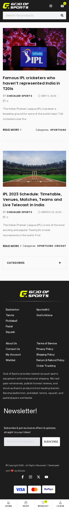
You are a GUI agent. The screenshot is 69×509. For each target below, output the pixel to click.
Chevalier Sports (19, 96)
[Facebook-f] (22, 476)
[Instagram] (30, 476)
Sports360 (58, 130)
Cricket (60, 246)
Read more (11, 130)
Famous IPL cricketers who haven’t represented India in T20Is (31, 83)
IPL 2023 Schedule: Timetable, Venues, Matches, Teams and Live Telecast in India (32, 199)
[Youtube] (46, 476)
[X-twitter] (38, 476)
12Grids (21, 470)
